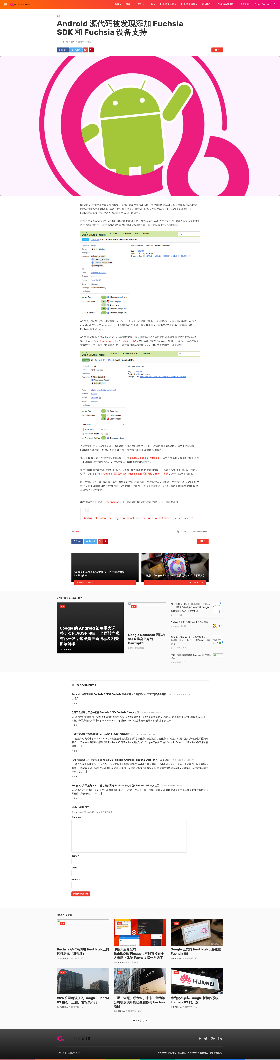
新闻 (128, 4)
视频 (62, 924)
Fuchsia (70, 42)
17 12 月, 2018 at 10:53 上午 (144, 734)
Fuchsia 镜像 (188, 4)
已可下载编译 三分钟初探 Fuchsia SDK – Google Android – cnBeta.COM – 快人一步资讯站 (120, 759)
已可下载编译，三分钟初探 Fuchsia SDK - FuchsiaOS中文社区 (105, 712)
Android (185, 532)
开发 (140, 4)
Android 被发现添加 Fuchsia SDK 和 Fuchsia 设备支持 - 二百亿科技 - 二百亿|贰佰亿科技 (118, 694)
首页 (117, 4)
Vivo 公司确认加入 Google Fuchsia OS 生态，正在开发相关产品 (83, 1000)
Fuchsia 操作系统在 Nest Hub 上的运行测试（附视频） (83, 951)
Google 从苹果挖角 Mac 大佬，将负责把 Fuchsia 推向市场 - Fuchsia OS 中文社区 (115, 785)
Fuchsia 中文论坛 (167, 1053)
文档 (151, 4)
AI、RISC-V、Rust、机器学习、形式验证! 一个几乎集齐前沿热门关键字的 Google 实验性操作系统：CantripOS (191, 607)
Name (75, 856)
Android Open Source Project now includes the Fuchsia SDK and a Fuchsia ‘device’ (138, 518)
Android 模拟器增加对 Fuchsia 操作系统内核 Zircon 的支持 (135, 473)
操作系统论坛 (216, 1053)
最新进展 (244, 4)
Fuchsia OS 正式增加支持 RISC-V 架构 (189, 622)
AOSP (193, 532)
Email (74, 868)
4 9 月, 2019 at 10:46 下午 (172, 786)
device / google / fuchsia (144, 457)
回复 (75, 703)
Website (75, 879)
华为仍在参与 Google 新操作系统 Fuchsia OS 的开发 (195, 1000)
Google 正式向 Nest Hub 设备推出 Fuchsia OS (196, 951)
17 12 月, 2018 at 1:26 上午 (152, 713)
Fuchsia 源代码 (225, 4)
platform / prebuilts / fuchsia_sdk (115, 341)
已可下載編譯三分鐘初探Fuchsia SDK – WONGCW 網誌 (100, 734)
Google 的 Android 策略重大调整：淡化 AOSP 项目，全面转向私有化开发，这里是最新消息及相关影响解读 (90, 636)
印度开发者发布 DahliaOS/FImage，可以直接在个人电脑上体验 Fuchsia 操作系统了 (139, 953)
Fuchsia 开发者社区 (198, 1053)
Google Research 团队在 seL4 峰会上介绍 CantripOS (147, 639)
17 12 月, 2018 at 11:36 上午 (183, 760)
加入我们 (206, 4)
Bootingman (112, 502)
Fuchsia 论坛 (167, 4)
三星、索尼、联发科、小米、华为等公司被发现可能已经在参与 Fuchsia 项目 (140, 1002)
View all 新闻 (138, 1020)
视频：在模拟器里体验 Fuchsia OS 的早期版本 (191, 657)
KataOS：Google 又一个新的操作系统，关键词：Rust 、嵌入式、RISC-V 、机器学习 (190, 640)
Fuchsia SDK (203, 532)
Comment (76, 817)
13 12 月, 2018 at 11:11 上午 (179, 695)
